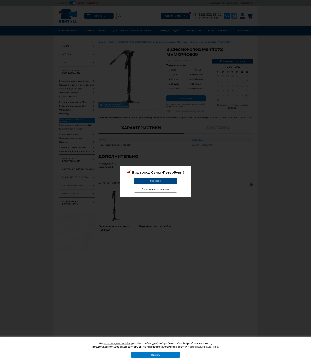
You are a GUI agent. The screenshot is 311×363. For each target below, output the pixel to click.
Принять (155, 355)
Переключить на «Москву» (155, 189)
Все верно (155, 181)
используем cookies (117, 343)
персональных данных (203, 346)
